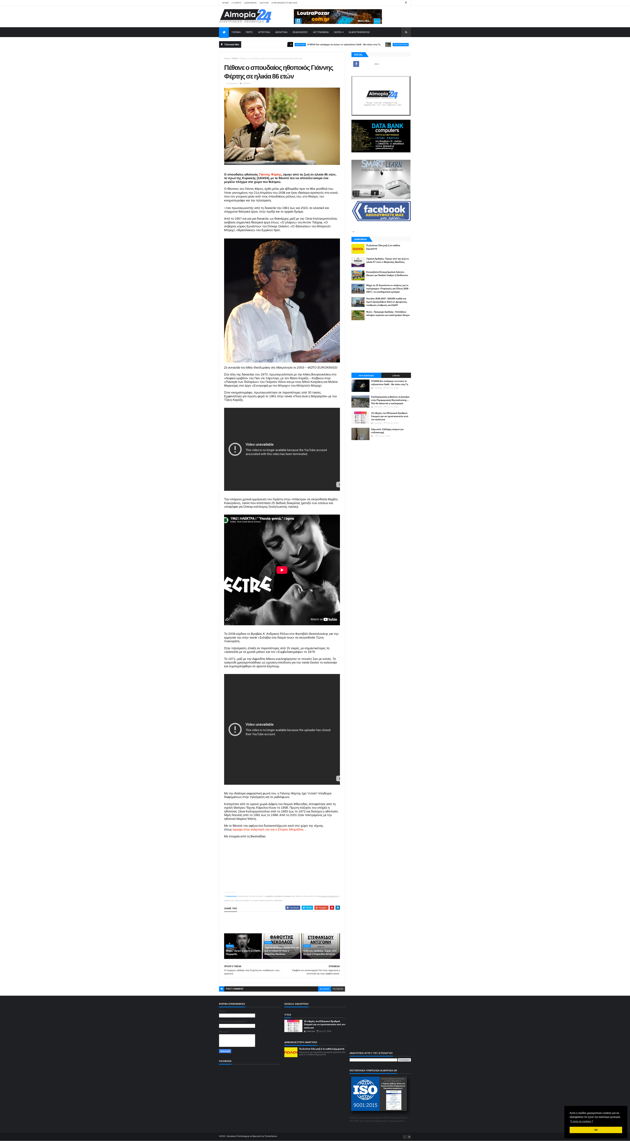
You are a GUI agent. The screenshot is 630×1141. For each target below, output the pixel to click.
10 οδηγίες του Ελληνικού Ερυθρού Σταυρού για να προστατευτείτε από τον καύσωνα (389, 416)
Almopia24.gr (231, 896)
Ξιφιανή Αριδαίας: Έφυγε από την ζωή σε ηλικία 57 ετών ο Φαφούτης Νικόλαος (281, 950)
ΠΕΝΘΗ (234, 58)
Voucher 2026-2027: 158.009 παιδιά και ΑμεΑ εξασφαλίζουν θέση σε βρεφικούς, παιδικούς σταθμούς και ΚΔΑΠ (386, 301)
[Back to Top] (409, 1137)
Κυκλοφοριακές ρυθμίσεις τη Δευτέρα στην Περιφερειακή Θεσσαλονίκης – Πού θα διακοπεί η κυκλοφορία (403, 44)
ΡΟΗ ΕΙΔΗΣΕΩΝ (366, 376)
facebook (338, 989)
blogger (324, 989)
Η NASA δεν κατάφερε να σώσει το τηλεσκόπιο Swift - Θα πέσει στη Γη (282, 44)
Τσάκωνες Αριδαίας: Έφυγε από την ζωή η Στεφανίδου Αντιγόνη (319, 952)
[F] (405, 1137)
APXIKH (225, 3)
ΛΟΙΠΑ (338, 32)
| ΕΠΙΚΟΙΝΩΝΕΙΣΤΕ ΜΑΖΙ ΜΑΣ (284, 3)
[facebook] (406, 3)
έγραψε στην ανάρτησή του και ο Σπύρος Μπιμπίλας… (269, 829)
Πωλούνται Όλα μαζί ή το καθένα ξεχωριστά (321, 1049)
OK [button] (596, 1130)
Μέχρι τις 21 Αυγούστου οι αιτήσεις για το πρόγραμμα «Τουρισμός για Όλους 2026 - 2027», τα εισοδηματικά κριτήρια (388, 288)
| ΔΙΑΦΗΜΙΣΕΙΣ (250, 3)
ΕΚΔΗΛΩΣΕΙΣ (300, 32)
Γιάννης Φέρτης (270, 174)
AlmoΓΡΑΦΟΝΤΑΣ (359, 32)
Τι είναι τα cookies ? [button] (581, 1121)
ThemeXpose (271, 1136)
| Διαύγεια (264, 3)
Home (227, 58)
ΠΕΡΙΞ (249, 32)
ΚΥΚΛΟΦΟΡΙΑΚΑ (339, 44)
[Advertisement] (284, 922)
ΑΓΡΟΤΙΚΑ (264, 32)
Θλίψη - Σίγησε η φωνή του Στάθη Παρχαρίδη (243, 952)
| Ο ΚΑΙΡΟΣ (236, 3)
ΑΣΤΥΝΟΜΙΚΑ (321, 32)
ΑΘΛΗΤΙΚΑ (281, 32)
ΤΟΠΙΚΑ (236, 32)
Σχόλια (396, 376)
